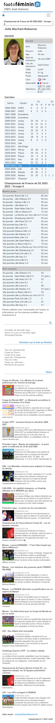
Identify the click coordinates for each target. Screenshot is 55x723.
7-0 (29, 221)
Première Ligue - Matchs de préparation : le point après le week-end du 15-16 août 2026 (25, 445)
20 (32, 130)
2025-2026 (10, 175)
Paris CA (23, 221)
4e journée (8, 205)
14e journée (8, 237)
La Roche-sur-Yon (23, 215)
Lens (21, 228)
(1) (40, 91)
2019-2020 (10, 156)
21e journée (8, 260)
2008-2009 (10, 117)
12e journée (8, 231)
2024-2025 (10, 172)
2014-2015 (10, 137)
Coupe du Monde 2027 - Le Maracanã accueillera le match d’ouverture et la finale (26, 401)
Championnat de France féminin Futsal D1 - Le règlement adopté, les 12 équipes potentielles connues (24, 670)
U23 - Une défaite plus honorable (17, 631)
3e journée (8, 202)
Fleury (21, 149)
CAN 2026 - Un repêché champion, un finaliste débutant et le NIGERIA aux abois (24, 489)
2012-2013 (10, 130)
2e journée (8, 199)
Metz (21, 205)
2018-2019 (10, 153)
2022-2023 (10, 165)
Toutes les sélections (14, 362)
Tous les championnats (15, 350)
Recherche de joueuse (14, 365)
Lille (43, 79)
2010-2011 (10, 124)
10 (41, 127)
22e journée (8, 263)
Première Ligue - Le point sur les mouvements (24, 508)
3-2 (31, 240)
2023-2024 (10, 169)
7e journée (8, 215)
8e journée (8, 218)
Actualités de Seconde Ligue (17, 330)
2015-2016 (10, 140)
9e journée (8, 221)
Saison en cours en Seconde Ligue (20, 333)
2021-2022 (10, 162)
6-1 (26, 228)
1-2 (26, 195)
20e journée (8, 256)
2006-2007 (10, 111)
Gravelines (23, 114)
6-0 (29, 211)
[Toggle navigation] (48, 15)
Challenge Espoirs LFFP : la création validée (23, 651)
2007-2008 (10, 114)
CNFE (21, 108)
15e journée (8, 240)
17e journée (8, 247)
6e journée (8, 211)
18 (32, 137)
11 (41, 124)
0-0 (32, 218)
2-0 (29, 199)
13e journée (8, 234)
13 (36, 159)
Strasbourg (20, 218)
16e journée (8, 244)
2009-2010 (10, 121)
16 (36, 130)
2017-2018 (10, 149)
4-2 (39, 215)
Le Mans (23, 211)
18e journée (8, 250)
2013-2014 (10, 133)
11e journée (8, 228)
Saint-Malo (20, 208)
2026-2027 (10, 178)
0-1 (26, 205)
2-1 (25, 256)
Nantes (21, 172)
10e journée (8, 224)
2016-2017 (10, 146)
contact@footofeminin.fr (26, 714)
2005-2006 (10, 108)
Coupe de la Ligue (12, 355)
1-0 (28, 234)
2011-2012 (10, 127)
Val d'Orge (23, 146)
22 (32, 121)
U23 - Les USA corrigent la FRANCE (19, 692)
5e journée (8, 208)
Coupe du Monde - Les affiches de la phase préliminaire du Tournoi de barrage (22, 381)
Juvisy (21, 121)
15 (32, 127)
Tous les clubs (11, 360)
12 (32, 133)
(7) (41, 86)
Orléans (23, 199)
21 (32, 124)
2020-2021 (10, 159)
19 (36, 121)
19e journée (8, 253)
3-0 (39, 247)
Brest (17, 195)
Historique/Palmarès (13, 335)
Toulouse (22, 178)
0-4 (31, 208)
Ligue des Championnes (15, 357)
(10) (46, 89)
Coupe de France (12, 352)
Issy (20, 159)
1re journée (8, 195)
